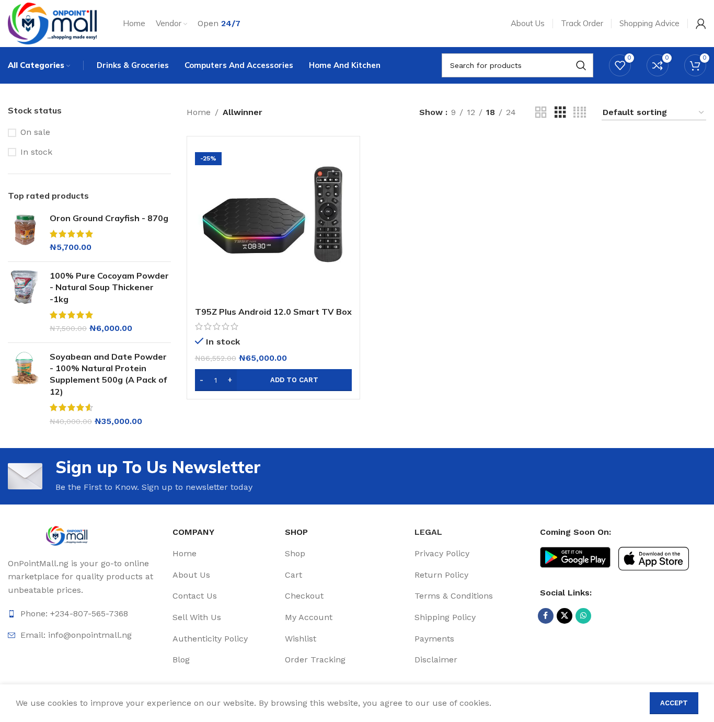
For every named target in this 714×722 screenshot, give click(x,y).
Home (199, 112)
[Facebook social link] (546, 616)
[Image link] (66, 535)
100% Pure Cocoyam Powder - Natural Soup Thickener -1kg (109, 287)
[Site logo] (52, 23)
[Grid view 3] (560, 112)
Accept (674, 703)
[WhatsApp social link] (583, 616)
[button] (273, 380)
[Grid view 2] (541, 112)
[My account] (700, 23)
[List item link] (224, 553)
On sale (35, 132)
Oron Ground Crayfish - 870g (109, 218)
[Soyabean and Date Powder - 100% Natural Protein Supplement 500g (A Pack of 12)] (25, 389)
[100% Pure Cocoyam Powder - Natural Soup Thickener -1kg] (25, 302)
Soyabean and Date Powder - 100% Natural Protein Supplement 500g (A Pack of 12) (108, 374)
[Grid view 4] (579, 112)
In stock (36, 152)
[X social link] (564, 616)
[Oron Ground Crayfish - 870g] (25, 233)
